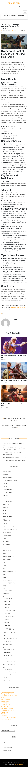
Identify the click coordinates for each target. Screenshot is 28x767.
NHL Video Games (9, 661)
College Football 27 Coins (8, 694)
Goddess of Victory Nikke (10, 529)
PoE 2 (4, 577)
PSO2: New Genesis (9, 633)
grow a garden (7, 532)
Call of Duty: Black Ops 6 (10, 480)
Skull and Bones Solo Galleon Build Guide (14, 457)
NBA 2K (6, 658)
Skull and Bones (7, 644)
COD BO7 (5, 486)
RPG (3, 313)
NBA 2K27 (5, 562)
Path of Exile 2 (10, 630)
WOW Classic (8, 641)
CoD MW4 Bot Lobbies (7, 710)
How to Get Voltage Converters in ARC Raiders (14, 380)
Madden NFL (7, 652)
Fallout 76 (7, 613)
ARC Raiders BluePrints (7, 708)
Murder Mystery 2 (8, 559)
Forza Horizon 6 (7, 516)
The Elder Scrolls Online (11, 638)
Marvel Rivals (6, 553)
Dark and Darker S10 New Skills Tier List (14, 460)
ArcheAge (7, 601)
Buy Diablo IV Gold (6, 719)
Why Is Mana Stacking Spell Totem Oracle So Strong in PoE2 (14, 16)
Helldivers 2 (6, 547)
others (4, 568)
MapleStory (7, 622)
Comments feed (7, 747)
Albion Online (8, 598)
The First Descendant (9, 664)
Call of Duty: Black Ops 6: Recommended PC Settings (14, 426)
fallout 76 (5, 507)
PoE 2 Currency (5, 699)
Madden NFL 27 (7, 550)
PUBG (4, 586)
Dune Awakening (7, 501)
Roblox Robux (7, 593)
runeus (15, 30)
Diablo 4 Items (5, 701)
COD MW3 (7, 521)
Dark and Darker (7, 492)
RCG (4, 589)
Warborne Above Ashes (9, 672)
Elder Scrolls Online (9, 610)
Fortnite (6, 619)
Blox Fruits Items (7, 477)
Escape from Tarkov (10, 527)
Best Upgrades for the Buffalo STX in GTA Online (14, 419)
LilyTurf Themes (18, 764)
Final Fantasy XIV (9, 616)
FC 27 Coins (4, 697)
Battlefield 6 (6, 474)
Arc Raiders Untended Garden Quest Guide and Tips (14, 404)
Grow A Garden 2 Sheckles (8, 717)
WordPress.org (7, 750)
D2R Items (4, 715)
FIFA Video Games (9, 649)
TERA (5, 636)
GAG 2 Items (4, 714)
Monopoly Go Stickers (7, 692)
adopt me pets (7, 471)
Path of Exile (7, 628)
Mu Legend (7, 625)
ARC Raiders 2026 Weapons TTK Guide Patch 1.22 (13, 356)
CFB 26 (5, 483)
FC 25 (4, 510)
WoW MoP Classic (8, 681)
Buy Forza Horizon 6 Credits (9, 695)
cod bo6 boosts (15, 307)
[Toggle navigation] (25, 12)
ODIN (4, 565)
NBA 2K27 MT (5, 706)
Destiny (6, 524)
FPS (4, 519)
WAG (4, 667)
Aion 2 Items (4, 712)
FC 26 (4, 513)
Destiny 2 (5, 495)
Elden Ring (6, 504)
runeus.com (14, 3)
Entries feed (6, 745)
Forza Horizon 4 (8, 590)
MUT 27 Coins (5, 703)
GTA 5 (4, 538)
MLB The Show (8, 655)
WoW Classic (6, 678)
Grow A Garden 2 (7, 535)
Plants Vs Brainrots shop (9, 571)
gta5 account (6, 544)
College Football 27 (8, 489)
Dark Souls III (7, 604)
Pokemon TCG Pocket (9, 583)
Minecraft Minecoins (8, 556)
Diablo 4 (5, 498)
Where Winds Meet (8, 675)
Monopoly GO (8, 669)
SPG (4, 647)
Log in (4, 742)
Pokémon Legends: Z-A (9, 580)
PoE (4, 574)
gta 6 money (6, 541)
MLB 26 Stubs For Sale (7, 705)
